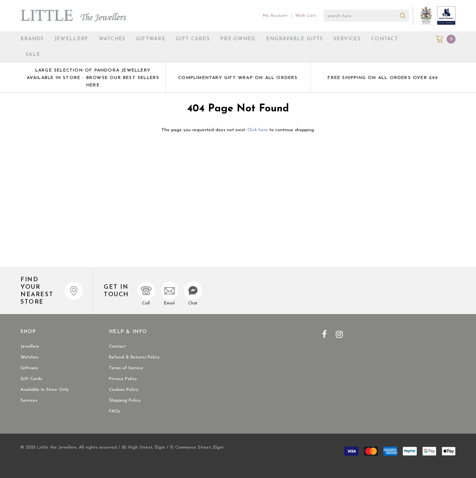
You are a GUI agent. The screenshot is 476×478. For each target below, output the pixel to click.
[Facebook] (324, 334)
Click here (258, 130)
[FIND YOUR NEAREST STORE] (74, 291)
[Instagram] (339, 334)
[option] (92, 77)
